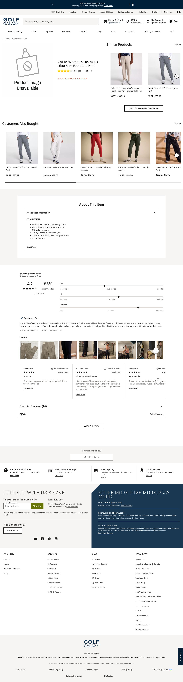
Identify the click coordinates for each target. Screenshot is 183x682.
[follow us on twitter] (42, 539)
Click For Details (72, 506)
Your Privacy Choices (160, 670)
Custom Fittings (53, 559)
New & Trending (15, 31)
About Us (6, 559)
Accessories (130, 31)
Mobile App (96, 559)
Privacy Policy (127, 670)
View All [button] (177, 44)
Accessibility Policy (56, 670)
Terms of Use (20, 670)
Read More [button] (31, 247)
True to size (111, 289)
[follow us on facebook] (49, 539)
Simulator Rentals (53, 573)
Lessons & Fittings (106, 12)
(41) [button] (90, 71)
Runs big (160, 289)
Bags (100, 31)
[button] (176, 76)
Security (138, 620)
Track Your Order (142, 578)
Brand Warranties (142, 615)
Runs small (63, 289)
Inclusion (6, 573)
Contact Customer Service (145, 573)
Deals (172, 31)
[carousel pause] (133, 5)
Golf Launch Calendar (126, 12)
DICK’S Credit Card (57, 12)
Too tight (159, 300)
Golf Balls (84, 31)
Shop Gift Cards (126, 505)
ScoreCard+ (73, 12)
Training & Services (152, 31)
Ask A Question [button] (156, 414)
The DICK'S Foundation (11, 569)
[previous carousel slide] (53, 5)
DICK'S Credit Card (142, 569)
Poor (61, 310)
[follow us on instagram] (56, 539)
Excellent (159, 310)
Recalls (138, 611)
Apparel (49, 31)
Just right (111, 300)
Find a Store (143, 12)
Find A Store (96, 573)
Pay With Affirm (97, 583)
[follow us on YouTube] (35, 539)
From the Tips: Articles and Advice (148, 597)
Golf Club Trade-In (54, 592)
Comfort (63, 304)
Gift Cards (155, 12)
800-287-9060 (118, 663)
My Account (140, 559)
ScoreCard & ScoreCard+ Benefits (148, 564)
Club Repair (51, 569)
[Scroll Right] (156, 350)
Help (179, 12)
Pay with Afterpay (98, 587)
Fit (60, 294)
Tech (113, 31)
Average (111, 310)
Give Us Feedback (142, 630)
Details (103, 478)
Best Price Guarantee (143, 592)
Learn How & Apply (105, 533)
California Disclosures (74, 676)
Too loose (63, 300)
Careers (6, 564)
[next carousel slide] (130, 5)
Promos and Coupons (99, 564)
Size (61, 283)
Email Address (11, 503)
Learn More (14, 475)
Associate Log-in (91, 670)
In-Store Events (52, 578)
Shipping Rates (141, 587)
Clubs (34, 31)
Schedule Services (88, 12)
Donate (149, 475)
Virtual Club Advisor (54, 587)
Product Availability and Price (146, 601)
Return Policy (140, 583)
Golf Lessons (52, 564)
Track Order (168, 12)
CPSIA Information (142, 625)
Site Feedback (109, 676)
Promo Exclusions (142, 606)
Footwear (66, 31)
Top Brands (96, 569)
